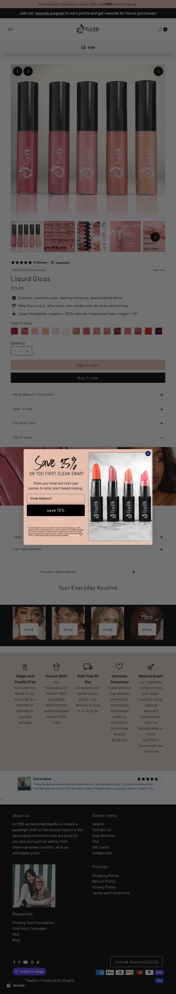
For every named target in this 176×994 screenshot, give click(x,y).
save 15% (56, 510)
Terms (30, 537)
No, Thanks (56, 519)
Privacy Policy (74, 535)
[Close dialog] (148, 453)
